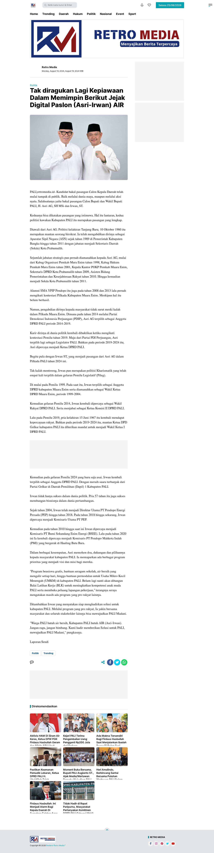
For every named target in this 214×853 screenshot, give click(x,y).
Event (120, 14)
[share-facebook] (110, 662)
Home (34, 14)
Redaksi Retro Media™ (55, 845)
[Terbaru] (142, 5)
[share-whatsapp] (124, 662)
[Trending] (149, 5)
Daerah (64, 14)
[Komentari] (32, 662)
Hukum (78, 14)
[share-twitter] (117, 662)
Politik (91, 14)
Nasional (106, 14)
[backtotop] (107, 830)
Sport (132, 14)
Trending (48, 14)
